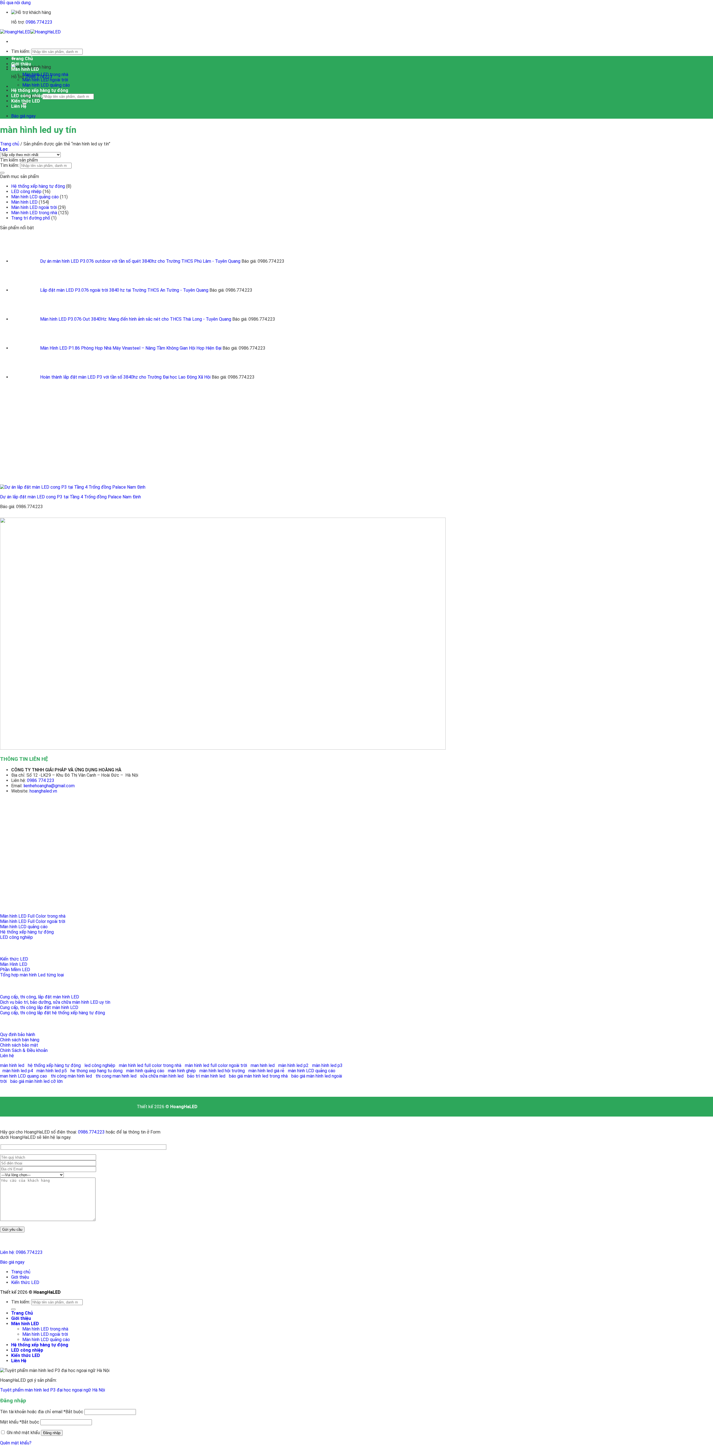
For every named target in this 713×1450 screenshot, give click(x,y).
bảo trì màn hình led (206, 1076)
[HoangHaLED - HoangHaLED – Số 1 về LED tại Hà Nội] (30, 32)
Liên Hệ (18, 106)
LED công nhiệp (27, 95)
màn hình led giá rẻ (266, 1070)
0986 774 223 (41, 780)
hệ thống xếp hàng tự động (54, 1065)
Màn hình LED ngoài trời (45, 79)
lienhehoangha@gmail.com (49, 785)
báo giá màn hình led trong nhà (258, 1076)
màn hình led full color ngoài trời (216, 1065)
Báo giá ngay (12, 1262)
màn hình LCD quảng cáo (311, 1070)
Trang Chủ (22, 58)
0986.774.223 (39, 22)
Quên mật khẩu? (15, 1443)
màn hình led (12, 1065)
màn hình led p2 (293, 1065)
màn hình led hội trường (222, 1070)
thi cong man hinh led (116, 1076)
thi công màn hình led (71, 1076)
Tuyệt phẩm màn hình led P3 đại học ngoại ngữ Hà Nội (52, 1390)
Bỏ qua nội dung (15, 2)
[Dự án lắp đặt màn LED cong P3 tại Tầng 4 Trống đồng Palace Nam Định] (156, 487)
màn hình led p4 (18, 1070)
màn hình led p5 (51, 1070)
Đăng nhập (51, 1433)
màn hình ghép (182, 1070)
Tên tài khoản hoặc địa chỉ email (41, 1411)
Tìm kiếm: (20, 51)
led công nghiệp (99, 1065)
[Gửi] (2, 173)
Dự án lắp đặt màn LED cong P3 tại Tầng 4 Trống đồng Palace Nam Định (70, 496)
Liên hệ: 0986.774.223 (21, 1252)
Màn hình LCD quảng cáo (46, 85)
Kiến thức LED (25, 101)
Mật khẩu (19, 1422)
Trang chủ (9, 144)
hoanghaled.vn (43, 791)
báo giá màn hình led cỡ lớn (36, 1081)
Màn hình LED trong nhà (45, 74)
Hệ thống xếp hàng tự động (39, 90)
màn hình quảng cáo (145, 1070)
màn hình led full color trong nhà (150, 1065)
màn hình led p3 (327, 1065)
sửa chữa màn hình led (162, 1076)
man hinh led (263, 1065)
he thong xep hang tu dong (96, 1070)
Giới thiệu (21, 64)
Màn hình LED (25, 69)
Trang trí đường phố (30, 218)
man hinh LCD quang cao (23, 1076)
